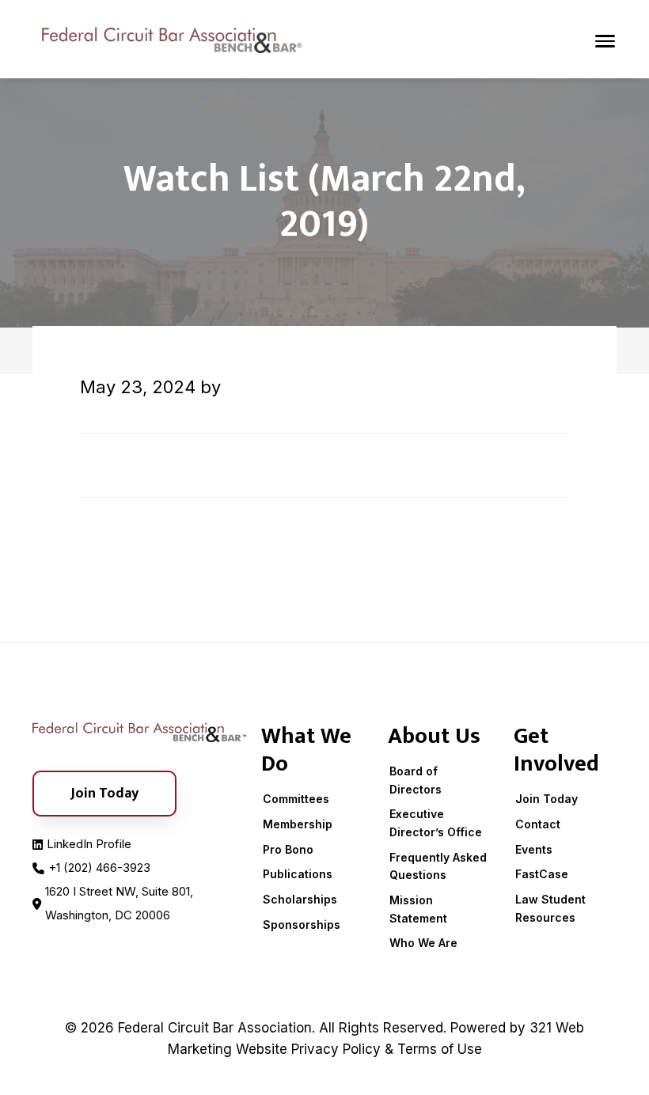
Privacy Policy (336, 1049)
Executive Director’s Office (435, 823)
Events (533, 849)
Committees (296, 798)
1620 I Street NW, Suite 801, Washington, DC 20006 (119, 903)
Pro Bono (288, 849)
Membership (297, 824)
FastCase (541, 874)
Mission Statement (418, 909)
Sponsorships (301, 924)
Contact (537, 824)
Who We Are (423, 942)
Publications (297, 874)
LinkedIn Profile (89, 843)
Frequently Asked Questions (438, 866)
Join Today (546, 798)
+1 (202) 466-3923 (99, 867)
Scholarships (300, 899)
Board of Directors (415, 780)
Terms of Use (439, 1049)
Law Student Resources (550, 908)
